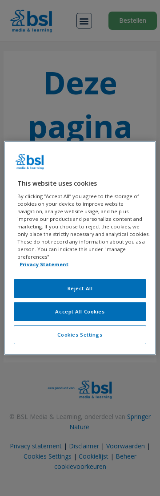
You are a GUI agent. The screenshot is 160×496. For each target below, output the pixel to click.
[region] (80, 248)
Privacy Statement (44, 264)
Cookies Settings (79, 334)
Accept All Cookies (79, 311)
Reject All (80, 288)
